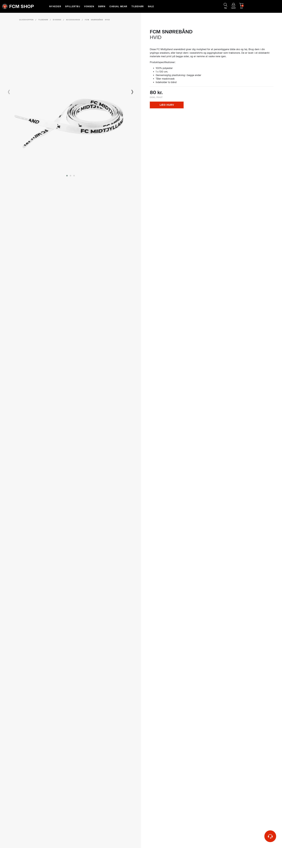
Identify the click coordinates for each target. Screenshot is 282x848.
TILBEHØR (137, 6)
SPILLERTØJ (72, 6)
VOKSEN (89, 6)
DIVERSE (57, 20)
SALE (151, 6)
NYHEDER (55, 6)
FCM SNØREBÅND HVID (97, 20)
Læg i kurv (167, 105)
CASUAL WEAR (118, 6)
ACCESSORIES (73, 20)
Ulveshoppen (26, 20)
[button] (67, 175)
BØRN (101, 6)
